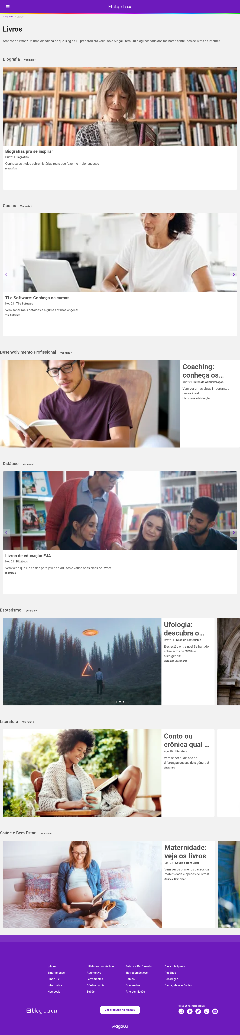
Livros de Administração (196, 398)
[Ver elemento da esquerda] (6, 275)
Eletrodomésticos (137, 972)
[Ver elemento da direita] (233, 275)
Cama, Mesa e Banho (178, 985)
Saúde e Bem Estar (175, 879)
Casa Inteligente (175, 966)
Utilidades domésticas (100, 966)
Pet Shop (170, 972)
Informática (55, 985)
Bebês (91, 991)
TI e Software (12, 315)
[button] (8, 6)
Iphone (52, 966)
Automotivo (94, 972)
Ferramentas (95, 979)
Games (130, 979)
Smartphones (56, 972)
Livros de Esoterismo (175, 661)
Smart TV (54, 979)
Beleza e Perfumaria (139, 966)
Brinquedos (133, 985)
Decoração (171, 979)
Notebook (54, 991)
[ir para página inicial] (120, 6)
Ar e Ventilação (135, 991)
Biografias (11, 168)
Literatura (169, 767)
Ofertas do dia (96, 985)
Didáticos (10, 573)
